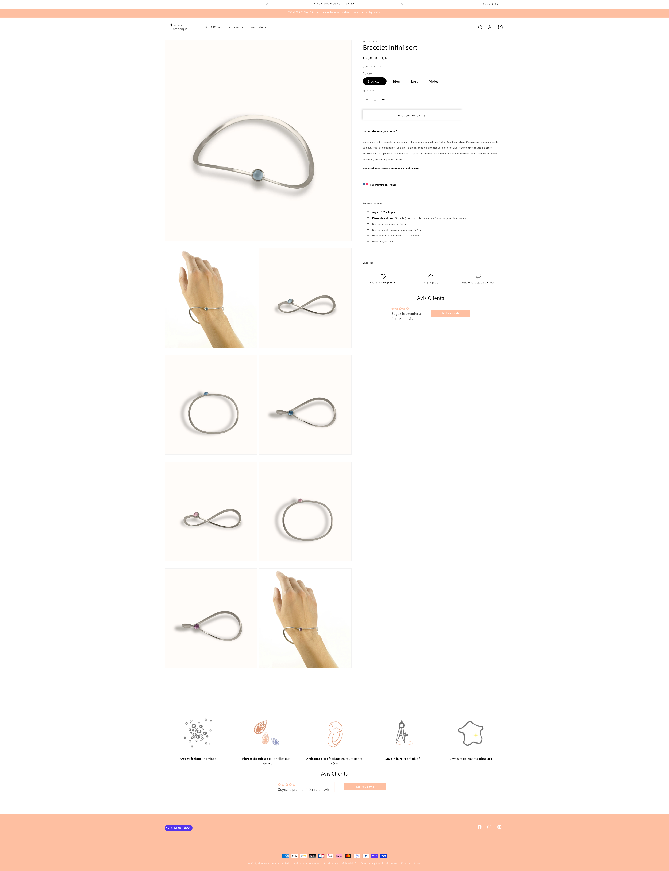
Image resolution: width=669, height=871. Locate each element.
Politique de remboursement (302, 863)
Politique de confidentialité (340, 863)
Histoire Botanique (268, 863)
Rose (414, 81)
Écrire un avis (450, 313)
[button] (212, 27)
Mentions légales (411, 863)
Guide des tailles (374, 66)
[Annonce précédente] (267, 4)
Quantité (368, 91)
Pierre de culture (382, 218)
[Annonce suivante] (402, 4)
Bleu (396, 81)
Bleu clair (374, 81)
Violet (433, 81)
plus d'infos (487, 282)
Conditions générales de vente (379, 863)
